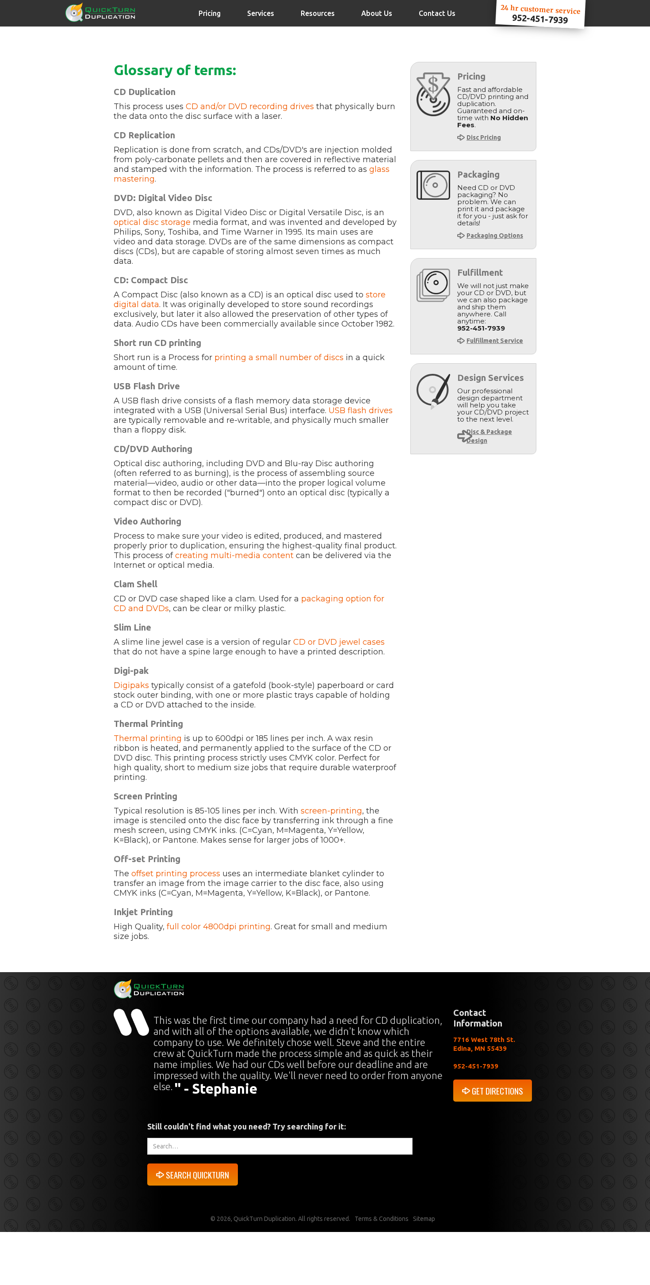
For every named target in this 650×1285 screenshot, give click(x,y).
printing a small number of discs (279, 357)
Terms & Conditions (382, 1218)
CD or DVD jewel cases (339, 642)
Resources (318, 13)
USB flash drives (361, 410)
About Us (376, 13)
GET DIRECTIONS (497, 1090)
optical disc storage (153, 222)
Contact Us (437, 13)
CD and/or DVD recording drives (250, 106)
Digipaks (131, 685)
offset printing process (175, 873)
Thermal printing (148, 738)
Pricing (210, 13)
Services (260, 13)
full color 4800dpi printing (219, 926)
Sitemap (424, 1218)
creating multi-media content (234, 555)
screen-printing (331, 811)
